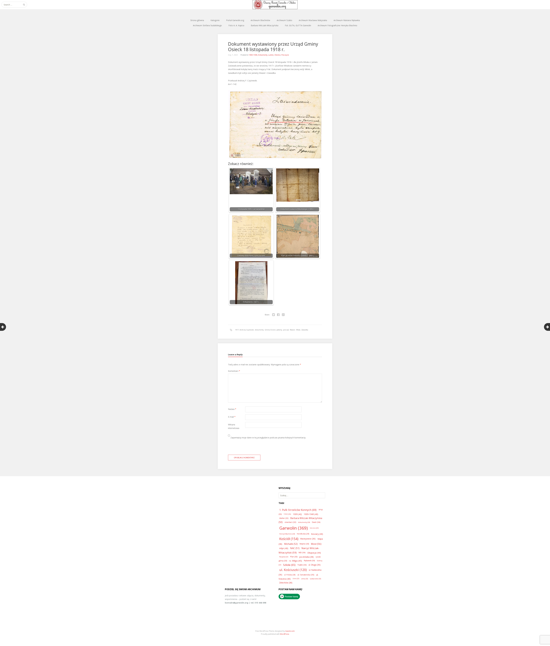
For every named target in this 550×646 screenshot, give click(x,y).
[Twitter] (273, 314)
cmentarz (290, 522)
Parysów (283, 557)
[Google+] (283, 314)
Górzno (314, 528)
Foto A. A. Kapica (236, 25)
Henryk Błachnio (287, 534)
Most (316, 543)
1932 (287, 514)
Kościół (288, 538)
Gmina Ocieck (270, 330)
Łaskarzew (315, 579)
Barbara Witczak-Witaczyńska (264, 25)
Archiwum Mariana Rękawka (347, 20)
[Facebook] (278, 314)
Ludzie (271, 55)
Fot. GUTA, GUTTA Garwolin (298, 25)
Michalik (291, 543)
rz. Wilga (295, 560)
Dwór (316, 522)
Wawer (292, 330)
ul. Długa (315, 564)
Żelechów (285, 582)
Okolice (277, 55)
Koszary (317, 533)
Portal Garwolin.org (235, 20)
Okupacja (314, 552)
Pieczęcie (285, 55)
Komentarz (234, 371)
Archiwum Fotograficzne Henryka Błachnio (337, 25)
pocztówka (306, 556)
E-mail (231, 416)
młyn (283, 548)
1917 (237, 330)
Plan (293, 556)
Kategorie (215, 20)
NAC (294, 548)
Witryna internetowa (233, 426)
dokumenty (259, 330)
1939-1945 (311, 514)
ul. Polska (289, 575)
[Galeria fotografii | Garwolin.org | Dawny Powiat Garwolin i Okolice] (275, 4)
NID (302, 552)
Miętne (304, 544)
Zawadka (304, 330)
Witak (298, 330)
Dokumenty (262, 55)
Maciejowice (308, 538)
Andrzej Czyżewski (247, 330)
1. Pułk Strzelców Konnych (297, 510)
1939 (297, 514)
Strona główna (197, 20)
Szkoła (289, 565)
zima (304, 579)
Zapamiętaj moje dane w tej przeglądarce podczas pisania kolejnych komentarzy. (268, 437)
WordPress (284, 634)
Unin (296, 579)
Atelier (283, 518)
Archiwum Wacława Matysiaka (313, 20)
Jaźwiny (279, 330)
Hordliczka (303, 534)
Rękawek (309, 560)
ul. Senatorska (305, 574)
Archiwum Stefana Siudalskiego (207, 25)
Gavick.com (290, 631)
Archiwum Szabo (284, 20)
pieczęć (286, 330)
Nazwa (232, 409)
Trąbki (302, 565)
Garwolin (293, 528)
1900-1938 (253, 55)
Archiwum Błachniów (260, 20)
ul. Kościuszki (293, 570)
